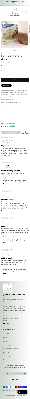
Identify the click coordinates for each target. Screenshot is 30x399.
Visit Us (5, 337)
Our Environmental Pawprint (11, 348)
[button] (3, 12)
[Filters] (23, 132)
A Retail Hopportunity (9, 356)
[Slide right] (18, 50)
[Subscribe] (25, 373)
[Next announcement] (27, 3)
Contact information (10, 395)
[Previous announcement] (3, 3)
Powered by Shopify (16, 390)
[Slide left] (11, 50)
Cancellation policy (21, 395)
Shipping (3, 68)
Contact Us (6, 352)
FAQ (4, 359)
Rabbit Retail (8, 390)
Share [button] (4, 111)
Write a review (11, 132)
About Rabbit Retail (8, 333)
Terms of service (15, 393)
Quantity (3, 70)
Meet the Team (7, 341)
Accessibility (6, 345)
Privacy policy (7, 393)
